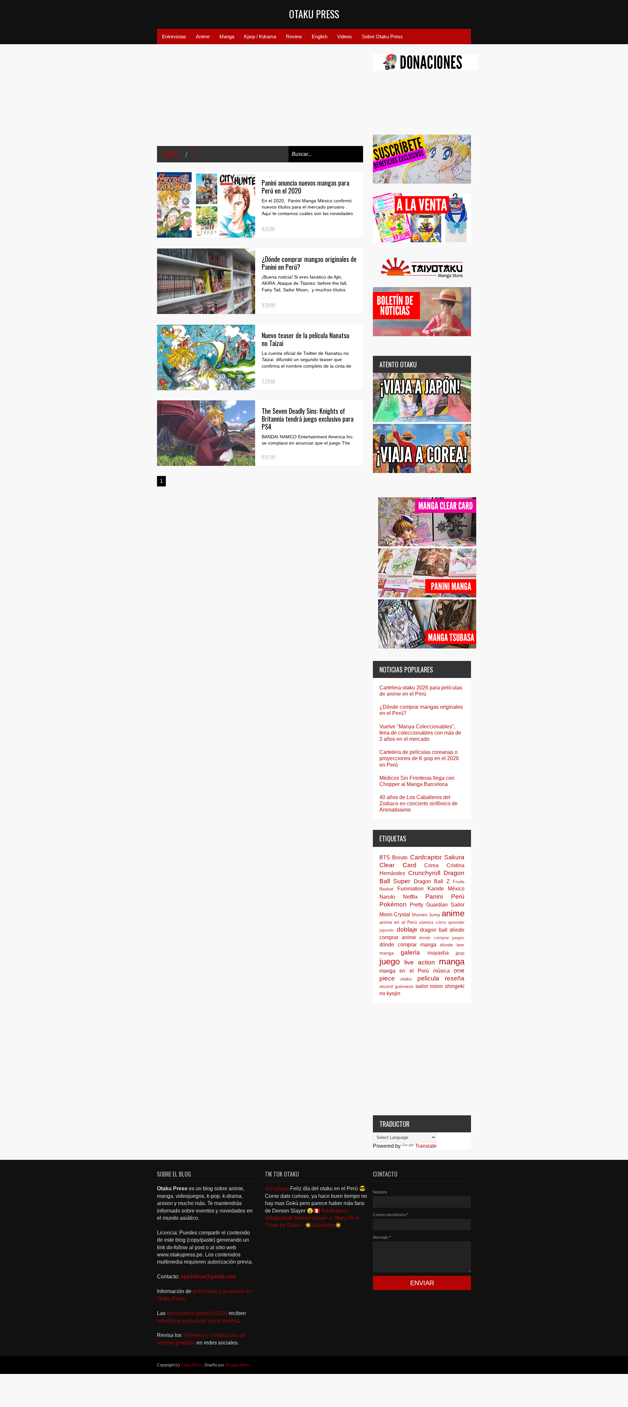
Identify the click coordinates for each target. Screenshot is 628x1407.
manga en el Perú (404, 971)
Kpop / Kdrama (260, 36)
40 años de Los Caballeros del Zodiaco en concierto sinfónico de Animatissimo (418, 804)
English (319, 36)
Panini (434, 896)
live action (419, 962)
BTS (384, 857)
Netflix (410, 897)
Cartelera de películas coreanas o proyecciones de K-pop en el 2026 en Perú (419, 758)
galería (410, 952)
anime (453, 913)
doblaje (407, 929)
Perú (457, 896)
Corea (431, 865)
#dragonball (279, 1218)
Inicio (171, 154)
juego (389, 961)
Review (294, 36)
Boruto (400, 857)
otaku (406, 978)
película (428, 978)
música (441, 971)
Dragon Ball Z (432, 881)
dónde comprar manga (407, 944)
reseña (454, 978)
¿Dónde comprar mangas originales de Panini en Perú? (309, 263)
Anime (203, 36)
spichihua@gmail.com (208, 1276)
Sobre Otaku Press (382, 36)
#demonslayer (310, 1218)
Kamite (435, 888)
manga (451, 961)
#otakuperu (334, 1211)
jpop (460, 953)
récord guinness (396, 986)
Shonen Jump (425, 914)
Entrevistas (174, 36)
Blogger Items (237, 1365)
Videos (344, 36)
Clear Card (397, 865)
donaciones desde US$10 (198, 1313)
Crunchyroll (424, 872)
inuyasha (438, 953)
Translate (426, 1146)
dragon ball (433, 930)
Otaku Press (314, 14)
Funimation (410, 888)
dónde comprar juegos (441, 937)
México (456, 888)
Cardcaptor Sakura (437, 857)
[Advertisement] (260, 100)
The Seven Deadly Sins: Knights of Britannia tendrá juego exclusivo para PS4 (308, 418)
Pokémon (393, 904)
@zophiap (277, 1188)
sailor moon (429, 986)
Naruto (387, 897)
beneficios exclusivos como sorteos (198, 1321)
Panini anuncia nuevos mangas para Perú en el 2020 (305, 186)
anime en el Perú (398, 922)
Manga (226, 36)
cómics (426, 922)
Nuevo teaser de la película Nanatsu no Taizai (305, 339)
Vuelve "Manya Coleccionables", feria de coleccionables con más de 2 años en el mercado (420, 733)
